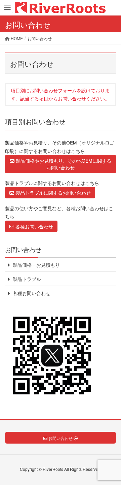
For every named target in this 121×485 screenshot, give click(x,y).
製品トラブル (26, 279)
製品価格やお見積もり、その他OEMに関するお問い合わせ (62, 164)
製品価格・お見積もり (35, 264)
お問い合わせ (23, 249)
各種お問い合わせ (33, 226)
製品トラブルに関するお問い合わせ (52, 192)
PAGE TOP (110, 464)
